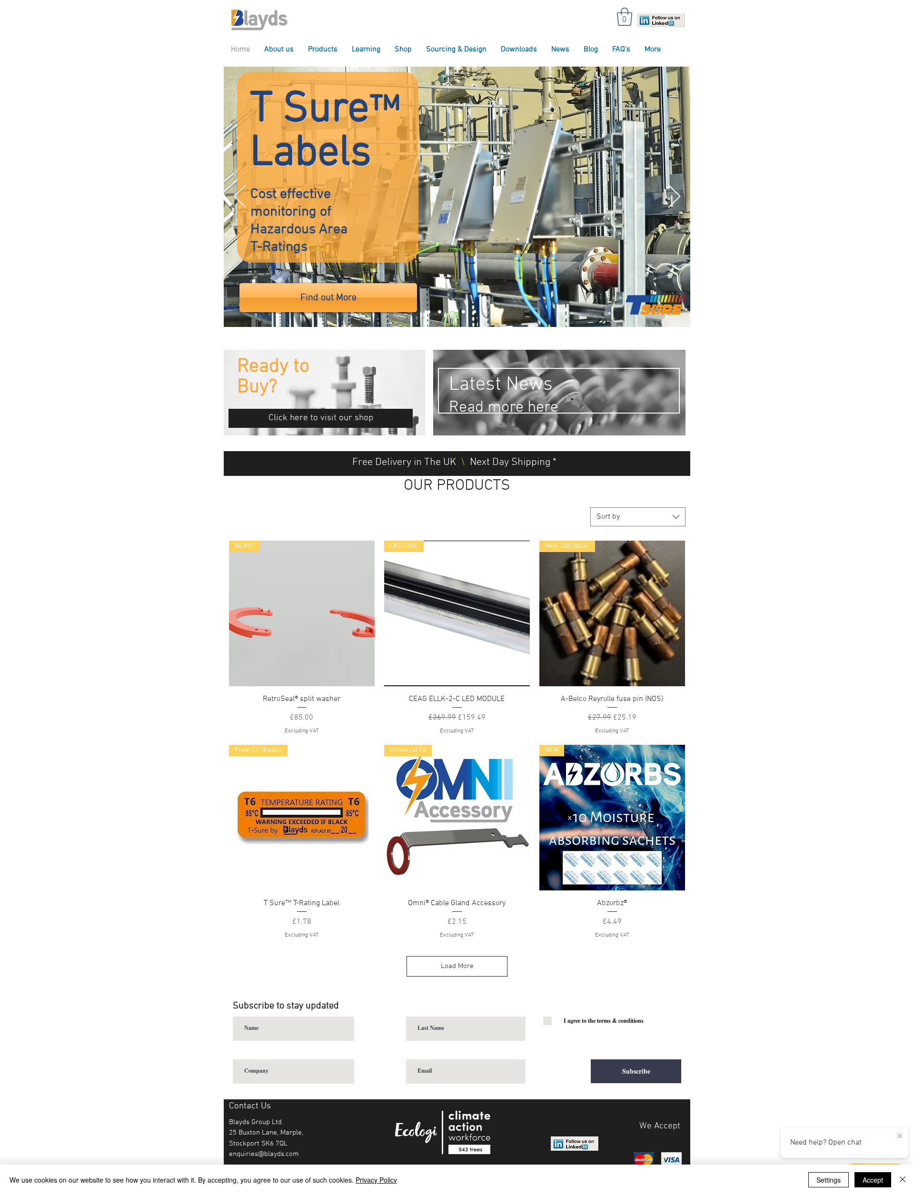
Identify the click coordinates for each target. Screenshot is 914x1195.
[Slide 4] (474, 312)
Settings (828, 1180)
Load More (457, 966)
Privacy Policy (376, 1180)
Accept (873, 1180)
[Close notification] (900, 1136)
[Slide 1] (451, 312)
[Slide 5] (439, 312)
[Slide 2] (485, 312)
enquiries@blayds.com (264, 1154)
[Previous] (240, 197)
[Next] (674, 197)
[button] (624, 17)
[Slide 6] (428, 312)
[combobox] (638, 516)
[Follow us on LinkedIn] (661, 19)
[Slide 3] (463, 312)
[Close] (902, 1179)
